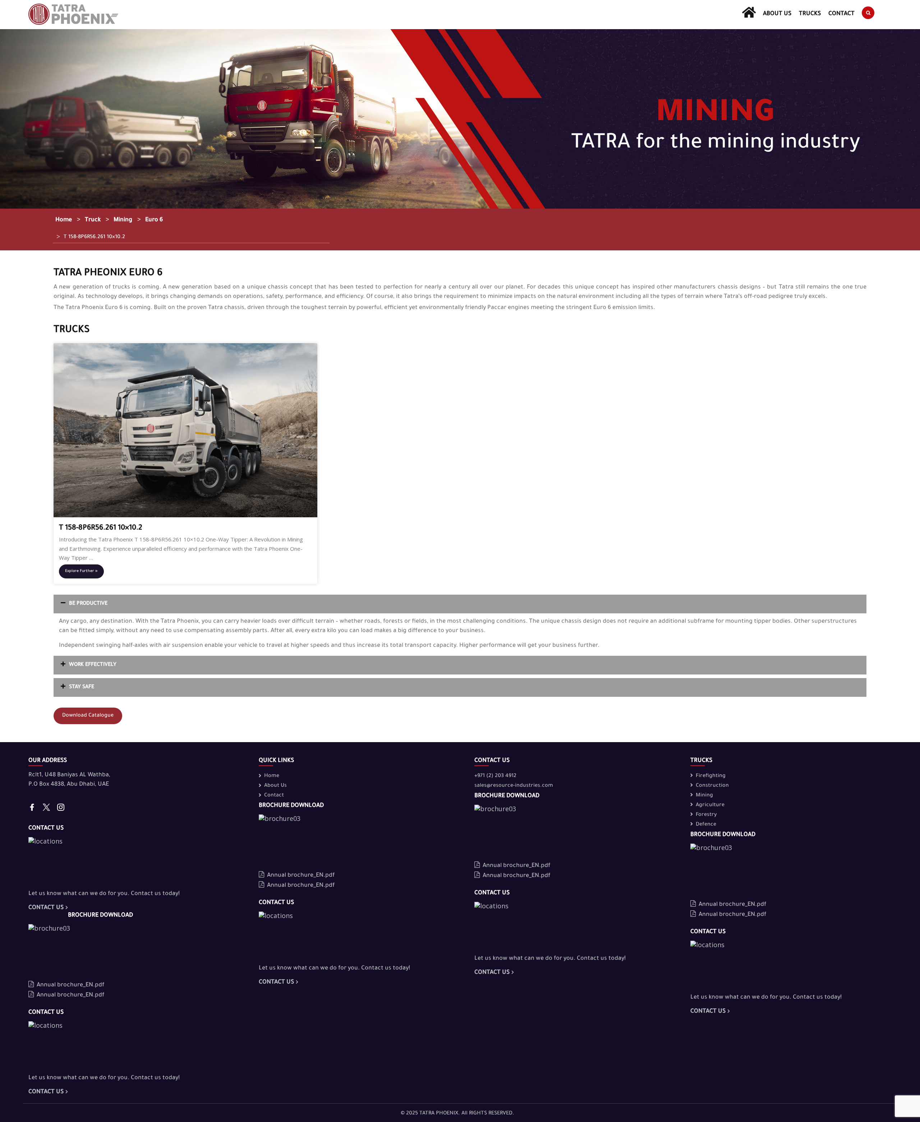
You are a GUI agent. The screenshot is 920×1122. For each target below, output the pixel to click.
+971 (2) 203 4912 (495, 776)
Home (63, 220)
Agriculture (710, 805)
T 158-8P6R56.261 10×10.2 (90, 236)
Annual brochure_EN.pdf (70, 985)
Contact (841, 14)
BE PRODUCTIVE (88, 604)
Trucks (810, 14)
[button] (460, 604)
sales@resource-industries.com (513, 786)
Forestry (706, 815)
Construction (712, 786)
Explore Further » (81, 571)
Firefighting (711, 776)
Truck (93, 220)
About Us (777, 14)
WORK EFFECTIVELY (92, 665)
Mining (123, 220)
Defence (706, 825)
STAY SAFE (81, 687)
